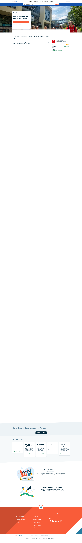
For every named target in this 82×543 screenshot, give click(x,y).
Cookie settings (37, 535)
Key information (26, 57)
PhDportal (34, 517)
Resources (51, 1)
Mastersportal (35, 516)
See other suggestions (41, 432)
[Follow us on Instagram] (61, 521)
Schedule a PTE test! (59, 171)
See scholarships (37, 399)
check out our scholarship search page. (51, 418)
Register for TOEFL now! (52, 452)
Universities (36, 1)
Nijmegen (61, 41)
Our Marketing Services (20, 519)
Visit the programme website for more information (49, 93)
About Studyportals (19, 514)
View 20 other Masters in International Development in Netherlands (44, 216)
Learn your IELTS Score (59, 183)
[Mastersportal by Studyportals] (15, 1)
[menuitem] (31, 1)
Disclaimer (50, 535)
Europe (22, 36)
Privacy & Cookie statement (44, 535)
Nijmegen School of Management (56, 50)
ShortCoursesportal (36, 520)
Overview (27, 59)
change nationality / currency (37, 318)
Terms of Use (32, 535)
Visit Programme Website (21, 21)
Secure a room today (64, 453)
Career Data (27, 64)
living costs (36, 346)
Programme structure (25, 61)
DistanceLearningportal (37, 519)
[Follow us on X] (58, 521)
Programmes (30, 1)
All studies (14, 36)
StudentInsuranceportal (37, 525)
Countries (40, 1)
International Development (37, 214)
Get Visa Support (60, 381)
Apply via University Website (18, 24)
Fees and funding (26, 68)
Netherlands (25, 36)
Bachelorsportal (36, 514)
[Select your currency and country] (50, 515)
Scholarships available (19, 33)
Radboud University (15, 15)
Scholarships (46, 1)
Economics (18, 36)
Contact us (18, 522)
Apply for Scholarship (51, 477)
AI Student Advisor (19, 517)
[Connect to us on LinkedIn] (53, 521)
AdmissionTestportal (36, 522)
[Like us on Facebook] (50, 521)
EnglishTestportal (36, 524)
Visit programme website (18, 44)
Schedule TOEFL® (59, 166)
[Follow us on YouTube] (56, 521)
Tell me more (52, 495)
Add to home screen (54, 524)
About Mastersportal (20, 516)
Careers (17, 520)
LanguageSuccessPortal (37, 527)
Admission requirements (24, 66)
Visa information (26, 73)
